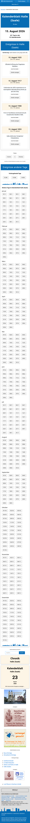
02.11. (12, 557)
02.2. (11, 229)
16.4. (23, 311)
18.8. (11, 456)
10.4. (11, 307)
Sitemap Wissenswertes (11, 820)
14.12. (12, 616)
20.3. (23, 280)
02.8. (11, 440)
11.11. (12, 569)
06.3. (11, 268)
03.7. (17, 405)
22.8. (11, 460)
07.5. (17, 338)
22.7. (11, 425)
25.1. (4, 218)
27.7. (17, 428)
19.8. (17, 456)
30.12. (19, 636)
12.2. (23, 237)
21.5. (4, 354)
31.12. (5, 640)
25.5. (4, 358)
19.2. (17, 245)
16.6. (23, 382)
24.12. (19, 628)
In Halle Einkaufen (9, 762)
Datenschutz (16, 813)
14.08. (23, 177)
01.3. (4, 264)
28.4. (23, 323)
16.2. (23, 241)
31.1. (17, 221)
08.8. (23, 444)
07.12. (5, 608)
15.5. (17, 346)
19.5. (17, 350)
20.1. (23, 210)
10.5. (11, 342)
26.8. (11, 464)
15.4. (17, 311)
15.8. (17, 452)
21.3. (4, 284)
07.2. (17, 233)
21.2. (4, 249)
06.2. (11, 233)
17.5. (4, 350)
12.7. (23, 413)
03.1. (17, 194)
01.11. (5, 557)
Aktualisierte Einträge (10, 755)
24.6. (23, 389)
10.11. (5, 569)
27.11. (19, 589)
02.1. (11, 194)
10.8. (11, 448)
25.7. (4, 428)
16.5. (23, 346)
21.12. (19, 624)
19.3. (17, 280)
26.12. (12, 632)
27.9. (17, 499)
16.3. (23, 276)
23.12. (12, 628)
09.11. (19, 565)
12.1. (23, 202)
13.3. (4, 276)
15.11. (19, 573)
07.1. (17, 198)
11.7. (17, 413)
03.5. (17, 335)
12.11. (19, 569)
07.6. (17, 374)
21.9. (4, 495)
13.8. (4, 452)
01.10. (5, 510)
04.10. (5, 514)
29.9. (4, 503)
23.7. (17, 425)
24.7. (23, 425)
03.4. (17, 299)
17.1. (4, 210)
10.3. (11, 272)
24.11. (19, 585)
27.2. (17, 253)
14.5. (11, 346)
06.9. (11, 479)
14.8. (11, 452)
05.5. (4, 338)
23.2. (17, 249)
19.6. (17, 385)
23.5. (17, 354)
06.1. (11, 198)
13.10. (5, 526)
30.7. (11, 432)
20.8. (23, 456)
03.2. (17, 229)
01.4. (4, 299)
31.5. (17, 362)
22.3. (11, 284)
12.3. (23, 272)
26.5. (11, 358)
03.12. (19, 600)
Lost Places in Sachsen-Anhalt (12, 784)
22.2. (11, 249)
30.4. (11, 327)
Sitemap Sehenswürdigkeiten (7, 817)
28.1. (23, 218)
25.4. (4, 323)
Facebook (9, 156)
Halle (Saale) (7, 766)
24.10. (19, 538)
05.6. (4, 374)
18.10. (19, 530)
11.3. (17, 272)
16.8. (23, 452)
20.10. (12, 534)
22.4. (11, 319)
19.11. (5, 581)
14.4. (11, 311)
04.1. (23, 194)
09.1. (4, 202)
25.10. (5, 542)
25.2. (4, 253)
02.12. (12, 600)
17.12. (12, 620)
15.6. (17, 382)
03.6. (17, 370)
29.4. (4, 327)
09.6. (4, 378)
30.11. (19, 593)
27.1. (17, 218)
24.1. (23, 214)
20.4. (23, 315)
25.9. (4, 499)
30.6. (11, 397)
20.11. (12, 581)
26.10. (12, 542)
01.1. (4, 194)
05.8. (4, 444)
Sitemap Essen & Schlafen (21, 817)
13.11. (5, 573)
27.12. (19, 632)
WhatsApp (21, 156)
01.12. (5, 600)
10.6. (11, 378)
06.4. (11, 303)
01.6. (4, 370)
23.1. (17, 214)
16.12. (5, 620)
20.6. (23, 385)
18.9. (11, 491)
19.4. (17, 315)
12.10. (19, 522)
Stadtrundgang (21, 1)
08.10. (12, 518)
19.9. (17, 491)
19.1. (17, 210)
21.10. (19, 534)
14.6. (11, 382)
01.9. (4, 475)
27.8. (17, 464)
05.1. (4, 198)
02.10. (12, 510)
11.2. (17, 237)
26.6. (11, 393)
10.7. (11, 413)
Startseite (3, 9)
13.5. (4, 346)
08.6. (23, 374)
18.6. (11, 385)
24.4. (23, 319)
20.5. (23, 350)
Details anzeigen (15, 72)
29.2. (4, 257)
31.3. (17, 292)
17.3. (4, 280)
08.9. (23, 479)
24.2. (23, 249)
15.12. (19, 616)
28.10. (5, 546)
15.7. (17, 417)
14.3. (11, 276)
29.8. (4, 468)
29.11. (12, 593)
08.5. (23, 338)
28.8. (23, 464)
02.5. (11, 335)
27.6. (17, 393)
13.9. (4, 487)
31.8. (17, 468)
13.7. (4, 417)
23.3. (17, 284)
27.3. (17, 288)
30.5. (11, 362)
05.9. (4, 479)
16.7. (23, 417)
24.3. (23, 284)
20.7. (23, 421)
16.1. (23, 206)
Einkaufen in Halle (5, 797)
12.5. (23, 342)
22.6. (11, 389)
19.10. (5, 534)
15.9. (17, 487)
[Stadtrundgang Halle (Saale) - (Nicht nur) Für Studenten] (15, 704)
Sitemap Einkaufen (5, 819)
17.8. (4, 456)
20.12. (12, 624)
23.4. (17, 319)
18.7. (11, 421)
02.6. (11, 370)
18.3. (11, 280)
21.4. (4, 319)
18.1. (11, 210)
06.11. (19, 561)
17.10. (12, 530)
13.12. (5, 616)
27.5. (17, 358)
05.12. (12, 604)
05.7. (4, 409)
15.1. (17, 206)
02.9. (11, 475)
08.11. (12, 565)
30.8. (11, 468)
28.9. (23, 499)
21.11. (19, 581)
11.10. (12, 522)
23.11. (12, 585)
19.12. (5, 624)
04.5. (23, 335)
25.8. (4, 464)
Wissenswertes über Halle (20, 799)
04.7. (23, 405)
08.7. (23, 409)
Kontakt (3, 815)
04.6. (23, 370)
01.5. (4, 335)
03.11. (19, 557)
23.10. (12, 538)
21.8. (4, 460)
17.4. (4, 315)
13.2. (4, 241)
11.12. (12, 612)
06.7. (11, 409)
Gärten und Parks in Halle (11, 764)
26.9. (11, 499)
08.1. (23, 198)
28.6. (23, 393)
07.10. (5, 518)
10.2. (11, 237)
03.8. (17, 440)
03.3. (17, 264)
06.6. (11, 374)
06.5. (11, 338)
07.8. (17, 444)
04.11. (5, 561)
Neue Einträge (8, 753)
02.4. (11, 299)
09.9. (4, 483)
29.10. (12, 546)
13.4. (4, 311)
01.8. (4, 440)
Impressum (8, 800)
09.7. (4, 413)
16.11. (5, 577)
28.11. (5, 593)
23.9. (17, 495)
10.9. (11, 483)
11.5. (17, 342)
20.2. (23, 245)
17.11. (12, 577)
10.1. (11, 202)
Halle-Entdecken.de (7, 1)
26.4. (11, 323)
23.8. (17, 460)
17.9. (4, 491)
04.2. (23, 229)
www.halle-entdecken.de (7, 813)
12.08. (5, 177)
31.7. (17, 432)
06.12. (19, 604)
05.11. (12, 561)
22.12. (5, 628)
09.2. (4, 237)
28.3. (23, 288)
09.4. (4, 307)
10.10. (5, 522)
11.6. (17, 378)
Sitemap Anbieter (14, 819)
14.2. (11, 241)
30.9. (11, 503)
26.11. (12, 589)
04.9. (23, 475)
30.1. (11, 221)
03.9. (17, 475)
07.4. (17, 303)
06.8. (11, 444)
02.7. (11, 405)
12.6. (23, 378)
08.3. (23, 268)
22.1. (11, 214)
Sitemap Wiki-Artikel (21, 820)
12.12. (19, 612)
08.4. (23, 303)
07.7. (17, 409)
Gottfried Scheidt (8, 761)
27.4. (17, 323)
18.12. (19, 620)
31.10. (5, 550)
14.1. (11, 206)
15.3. (17, 276)
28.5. (23, 358)
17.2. (4, 245)
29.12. (12, 636)
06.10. (19, 514)
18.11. (19, 577)
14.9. (11, 487)
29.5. (4, 362)
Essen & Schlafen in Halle (21, 796)
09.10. (19, 518)
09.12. (19, 608)
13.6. (4, 382)
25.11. (5, 589)
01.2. (4, 229)
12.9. (23, 483)
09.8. (4, 448)
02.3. (11, 264)
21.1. (4, 214)
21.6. (4, 389)
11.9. (17, 483)
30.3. (11, 292)
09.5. (4, 342)
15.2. (17, 241)
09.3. (4, 272)
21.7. (4, 425)
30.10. (19, 546)
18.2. (11, 245)
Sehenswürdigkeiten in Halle (7, 796)
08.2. (23, 233)
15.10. (19, 526)
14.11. (12, 573)
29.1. (4, 221)
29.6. (4, 397)
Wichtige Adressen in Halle (7, 799)
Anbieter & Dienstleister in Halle (18, 797)
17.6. (4, 385)
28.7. (23, 428)
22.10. (5, 538)
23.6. (17, 389)
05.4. (4, 303)
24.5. (23, 354)
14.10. (12, 526)
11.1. (17, 202)
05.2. (4, 233)
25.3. (4, 288)
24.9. (23, 495)
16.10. (5, 530)
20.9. (23, 491)
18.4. (11, 315)
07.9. (17, 479)
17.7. (4, 421)
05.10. (12, 514)
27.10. (19, 542)
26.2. (11, 253)
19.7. (17, 421)
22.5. (11, 354)
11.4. (17, 307)
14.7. (11, 417)
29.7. (4, 432)
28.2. (23, 253)
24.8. (23, 460)
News (2, 800)
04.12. (5, 604)
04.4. (23, 299)
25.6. (4, 393)
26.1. (11, 218)
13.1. (4, 206)
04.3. (23, 264)
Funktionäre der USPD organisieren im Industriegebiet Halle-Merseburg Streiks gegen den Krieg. (15, 89)
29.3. (4, 292)
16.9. (23, 487)
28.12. (5, 636)
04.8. (23, 440)
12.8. (23, 448)
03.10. (19, 510)
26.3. (11, 288)
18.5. (11, 350)
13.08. (14, 177)
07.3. (17, 268)
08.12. (12, 608)
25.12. (5, 632)
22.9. (11, 495)
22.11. (5, 585)
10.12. (5, 612)
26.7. (11, 428)
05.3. (4, 268)
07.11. (5, 565)
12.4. (23, 307)
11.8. (17, 448)
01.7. (4, 405)
